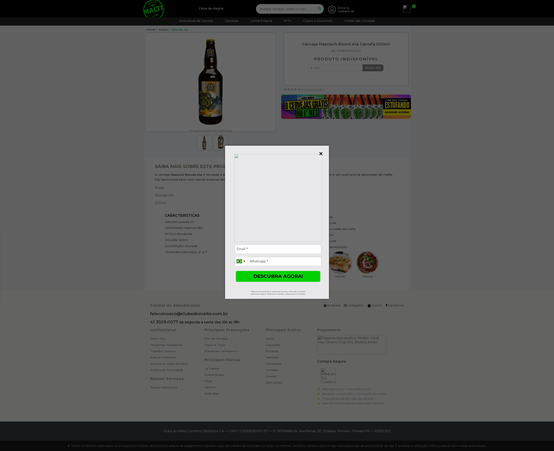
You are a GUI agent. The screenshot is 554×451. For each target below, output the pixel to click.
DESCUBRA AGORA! (278, 276)
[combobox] (241, 261)
